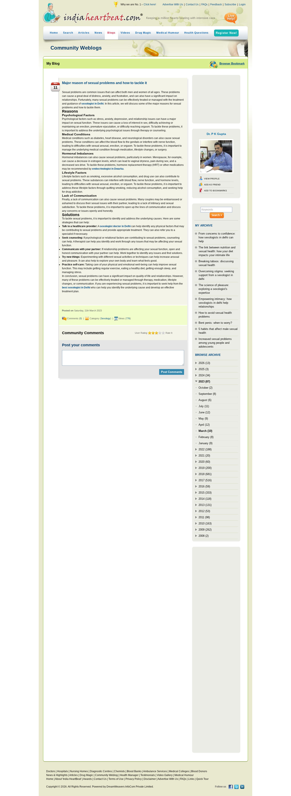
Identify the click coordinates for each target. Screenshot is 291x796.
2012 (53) (204, 511)
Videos (125, 32)
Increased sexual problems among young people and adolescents (215, 342)
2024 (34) (204, 375)
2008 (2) (204, 535)
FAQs (204, 4)
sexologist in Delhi (92, 103)
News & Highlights (57, 775)
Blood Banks (134, 771)
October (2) (205, 387)
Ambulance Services (155, 771)
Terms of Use (116, 778)
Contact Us (192, 4)
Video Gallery (165, 775)
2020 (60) (204, 461)
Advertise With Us (173, 4)
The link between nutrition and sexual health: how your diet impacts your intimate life (217, 251)
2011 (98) (204, 517)
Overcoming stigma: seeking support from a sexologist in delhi (216, 275)
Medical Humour (167, 32)
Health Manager (129, 775)
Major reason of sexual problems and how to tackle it (104, 83)
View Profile (212, 179)
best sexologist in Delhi (76, 287)
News (98, 32)
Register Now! (226, 32)
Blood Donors (199, 771)
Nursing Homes (79, 771)
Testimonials (147, 775)
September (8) (207, 393)
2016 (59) (204, 486)
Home (54, 32)
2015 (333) (205, 492)
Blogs (111, 32)
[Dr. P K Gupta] (216, 172)
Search (68, 32)
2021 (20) (204, 455)
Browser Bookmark (232, 63)
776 (128, 318)
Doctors (50, 771)
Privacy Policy (133, 778)
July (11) (204, 406)
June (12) (204, 412)
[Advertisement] (216, 99)
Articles (83, 32)
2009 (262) (205, 529)
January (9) (205, 443)
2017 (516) (205, 480)
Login (242, 4)
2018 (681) (205, 474)
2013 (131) (205, 505)
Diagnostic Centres (101, 771)
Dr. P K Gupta (216, 134)
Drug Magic (143, 32)
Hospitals (62, 771)
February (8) (206, 437)
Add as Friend (212, 184)
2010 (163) (205, 523)
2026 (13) (204, 363)
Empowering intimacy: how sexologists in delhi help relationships (215, 302)
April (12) (204, 424)
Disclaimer (150, 778)
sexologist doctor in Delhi (115, 226)
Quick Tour (202, 778)
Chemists (119, 771)
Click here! (150, 4)
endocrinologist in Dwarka (108, 168)
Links (191, 778)
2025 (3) (204, 369)
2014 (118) (205, 498)
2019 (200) (205, 468)
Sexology (105, 318)
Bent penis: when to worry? (215, 322)
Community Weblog (106, 775)
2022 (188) (205, 449)
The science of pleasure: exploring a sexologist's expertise (214, 288)
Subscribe (230, 4)
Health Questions (196, 32)
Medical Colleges (179, 771)
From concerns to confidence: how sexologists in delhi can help (217, 237)
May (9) (203, 418)
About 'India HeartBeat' (68, 778)
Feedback (216, 4)
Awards (87, 778)
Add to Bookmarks (215, 190)
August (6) (205, 400)
